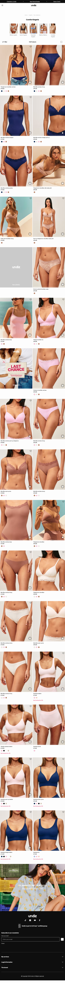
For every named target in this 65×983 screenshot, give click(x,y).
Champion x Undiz (11, 1)
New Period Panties (35, 1)
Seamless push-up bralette (7, 799)
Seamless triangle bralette (6, 852)
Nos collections (37, 15)
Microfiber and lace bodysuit (7, 137)
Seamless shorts (37, 746)
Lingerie (30, 15)
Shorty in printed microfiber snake (40, 289)
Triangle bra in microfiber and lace (8, 87)
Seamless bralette (37, 693)
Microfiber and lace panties (7, 188)
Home (26, 15)
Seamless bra (36, 852)
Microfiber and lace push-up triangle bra (10, 440)
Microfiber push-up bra (6, 491)
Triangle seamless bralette (6, 746)
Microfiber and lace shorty (39, 491)
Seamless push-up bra (38, 799)
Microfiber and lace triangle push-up (41, 137)
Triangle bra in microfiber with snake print (42, 188)
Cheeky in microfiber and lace (40, 390)
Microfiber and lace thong (39, 87)
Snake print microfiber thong (7, 238)
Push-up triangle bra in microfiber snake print (43, 238)
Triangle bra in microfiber (38, 541)
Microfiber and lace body (6, 339)
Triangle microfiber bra (38, 339)
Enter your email (5, 935)
